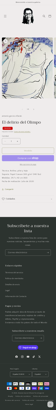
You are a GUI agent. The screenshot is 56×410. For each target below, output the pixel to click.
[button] (5, 16)
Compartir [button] (9, 189)
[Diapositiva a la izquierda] (22, 109)
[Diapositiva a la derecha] (34, 109)
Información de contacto (45, 400)
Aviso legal (29, 404)
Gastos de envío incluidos (22, 131)
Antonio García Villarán (26, 393)
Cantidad (5, 136)
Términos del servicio (14, 273)
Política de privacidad (40, 396)
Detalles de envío (12, 285)
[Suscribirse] (48, 252)
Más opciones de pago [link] (28, 164)
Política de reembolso (14, 279)
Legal (7, 290)
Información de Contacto (16, 296)
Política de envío (28, 400)
